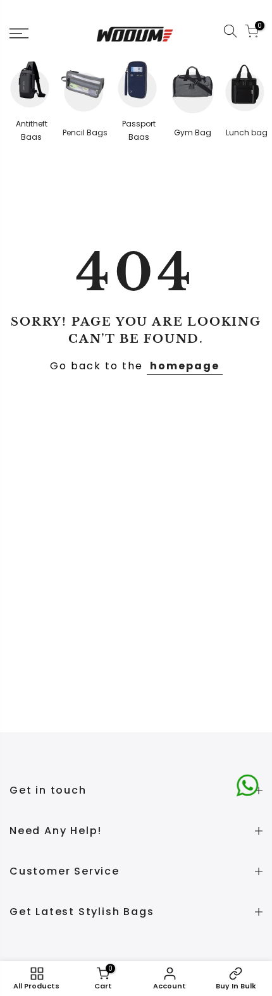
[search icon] (230, 33)
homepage (184, 366)
